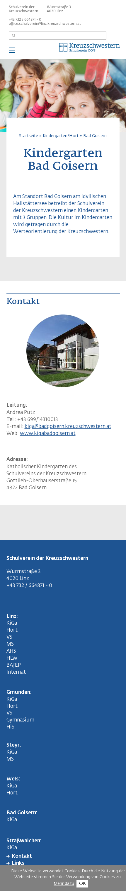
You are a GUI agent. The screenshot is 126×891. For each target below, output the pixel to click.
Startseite (28, 136)
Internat (16, 672)
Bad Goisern (95, 136)
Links (18, 863)
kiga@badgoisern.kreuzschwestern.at (68, 426)
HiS (10, 727)
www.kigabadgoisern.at (48, 433)
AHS (11, 651)
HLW (12, 658)
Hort (12, 630)
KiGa (11, 623)
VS (9, 637)
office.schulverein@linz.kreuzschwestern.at (45, 24)
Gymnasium (20, 720)
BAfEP (13, 665)
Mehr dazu (64, 884)
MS (11, 644)
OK (82, 883)
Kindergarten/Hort (61, 136)
